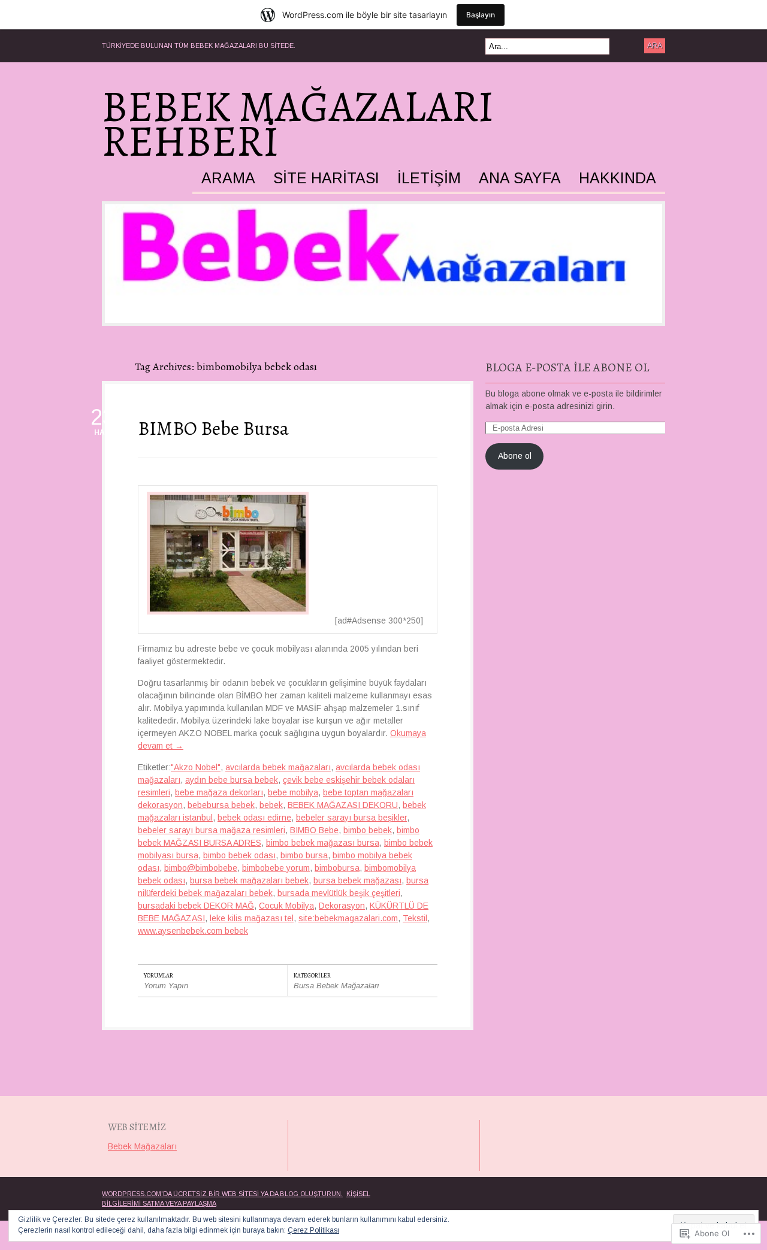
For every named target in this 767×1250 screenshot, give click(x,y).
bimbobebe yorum (276, 868)
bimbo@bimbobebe (200, 868)
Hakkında (617, 178)
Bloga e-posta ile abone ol (567, 367)
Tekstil (415, 918)
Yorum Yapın (166, 985)
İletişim (429, 178)
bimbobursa (337, 868)
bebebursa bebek (221, 805)
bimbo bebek (367, 830)
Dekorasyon (342, 905)
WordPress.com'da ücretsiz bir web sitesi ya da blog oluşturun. (222, 1193)
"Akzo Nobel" (196, 767)
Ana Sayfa (520, 178)
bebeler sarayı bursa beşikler (351, 817)
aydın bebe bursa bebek (231, 780)
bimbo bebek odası (239, 855)
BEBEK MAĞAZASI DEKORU (343, 805)
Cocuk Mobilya (286, 905)
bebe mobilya (293, 792)
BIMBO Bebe (314, 830)
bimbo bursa (304, 855)
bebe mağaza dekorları (219, 792)
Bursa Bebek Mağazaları (336, 985)
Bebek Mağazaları (142, 1146)
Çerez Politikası (313, 1230)
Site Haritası (326, 178)
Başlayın (480, 14)
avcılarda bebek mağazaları (278, 767)
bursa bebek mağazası (357, 880)
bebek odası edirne (254, 817)
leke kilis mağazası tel (252, 918)
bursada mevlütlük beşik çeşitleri (338, 893)
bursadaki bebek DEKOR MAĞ (196, 905)
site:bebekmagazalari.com (348, 918)
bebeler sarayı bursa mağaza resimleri (211, 830)
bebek (271, 805)
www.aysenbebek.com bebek (193, 931)
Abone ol (515, 456)
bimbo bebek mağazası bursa (322, 843)
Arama (228, 178)
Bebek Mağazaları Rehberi (298, 124)
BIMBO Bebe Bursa (213, 428)
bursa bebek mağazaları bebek (249, 880)
